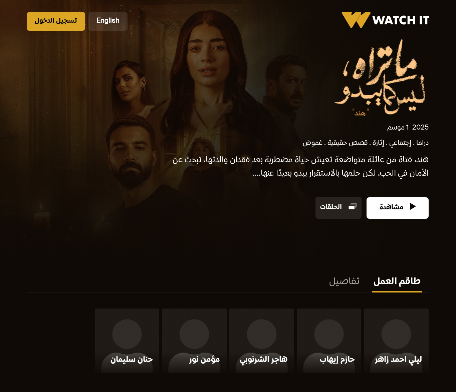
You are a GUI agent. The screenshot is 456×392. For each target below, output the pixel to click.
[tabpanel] (228, 342)
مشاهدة (392, 208)
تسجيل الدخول (56, 21)
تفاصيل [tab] (344, 282)
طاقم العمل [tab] (397, 282)
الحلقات (332, 208)
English (108, 21)
